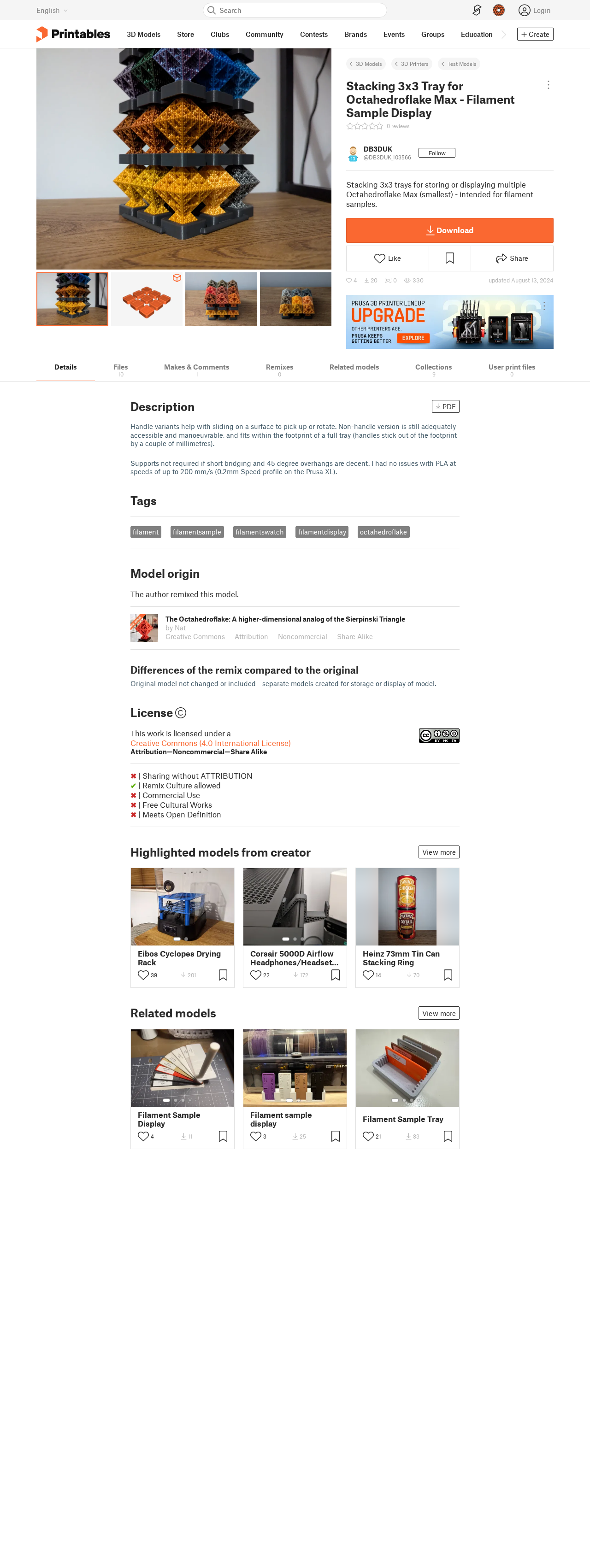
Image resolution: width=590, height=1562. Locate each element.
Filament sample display (281, 1119)
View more (439, 852)
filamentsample (197, 532)
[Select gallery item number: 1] (177, 939)
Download (455, 230)
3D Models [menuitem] (143, 34)
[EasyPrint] (477, 10)
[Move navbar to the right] (503, 34)
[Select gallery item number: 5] (197, 1100)
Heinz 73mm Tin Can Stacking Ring (401, 958)
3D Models (369, 63)
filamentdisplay (322, 532)
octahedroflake (383, 532)
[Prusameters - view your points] (499, 10)
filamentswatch (260, 532)
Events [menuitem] (394, 34)
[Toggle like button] (143, 975)
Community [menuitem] (264, 34)
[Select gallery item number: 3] (302, 939)
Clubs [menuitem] (220, 34)
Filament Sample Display (169, 1119)
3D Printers (415, 63)
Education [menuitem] (477, 34)
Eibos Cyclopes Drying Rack (179, 958)
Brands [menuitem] (355, 34)
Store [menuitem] (185, 34)
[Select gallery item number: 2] (186, 939)
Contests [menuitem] (314, 34)
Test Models (462, 63)
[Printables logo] (73, 34)
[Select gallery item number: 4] (190, 1100)
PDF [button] (449, 406)
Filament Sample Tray (403, 1119)
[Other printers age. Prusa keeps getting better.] (450, 321)
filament (146, 532)
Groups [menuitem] (432, 34)
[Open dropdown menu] (549, 84)
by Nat (175, 627)
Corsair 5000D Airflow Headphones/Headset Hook (292, 958)
